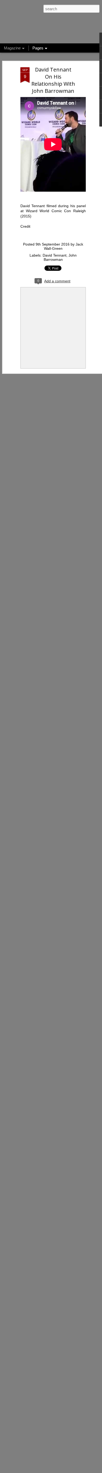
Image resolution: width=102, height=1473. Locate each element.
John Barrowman (60, 257)
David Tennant (54, 255)
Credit (25, 226)
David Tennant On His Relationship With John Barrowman (53, 80)
